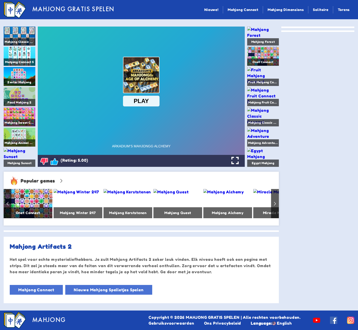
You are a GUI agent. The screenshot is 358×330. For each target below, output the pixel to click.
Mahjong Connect (243, 10)
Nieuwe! (211, 10)
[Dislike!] (44, 161)
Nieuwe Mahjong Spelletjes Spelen (109, 289)
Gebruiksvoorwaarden (171, 323)
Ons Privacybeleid (222, 323)
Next (275, 203)
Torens (344, 10)
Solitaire (320, 10)
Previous (7, 203)
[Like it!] (54, 161)
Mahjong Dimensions (286, 10)
